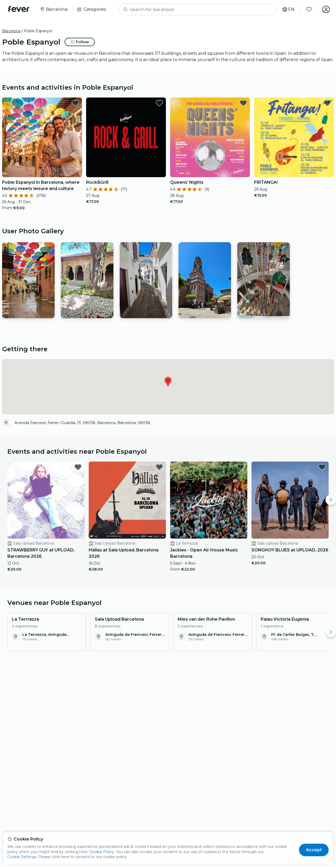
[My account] (326, 9)
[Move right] (331, 500)
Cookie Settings (21, 856)
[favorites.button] (75, 103)
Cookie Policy (102, 851)
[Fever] (18, 9)
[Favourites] (309, 9)
